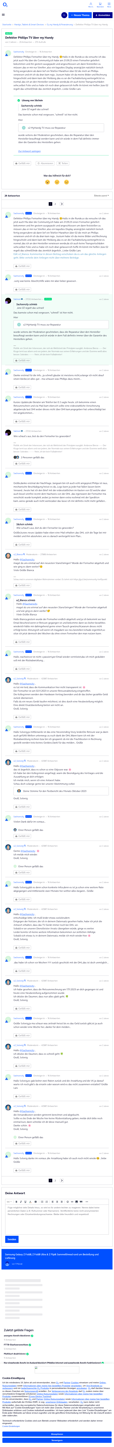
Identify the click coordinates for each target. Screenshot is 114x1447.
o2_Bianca (18, 554)
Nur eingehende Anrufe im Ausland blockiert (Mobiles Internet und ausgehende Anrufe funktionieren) (52, 1362)
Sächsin (17, 299)
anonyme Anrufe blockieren (17, 1335)
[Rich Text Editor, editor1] (57, 1219)
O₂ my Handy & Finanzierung (60, 24)
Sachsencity (19, 51)
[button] (3, 15)
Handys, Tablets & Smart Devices (29, 24)
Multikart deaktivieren (15, 1353)
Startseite (6, 24)
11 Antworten (10, 1339)
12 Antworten (10, 1348)
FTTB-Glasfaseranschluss (16, 1344)
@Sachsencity (27, 559)
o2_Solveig (18, 678)
